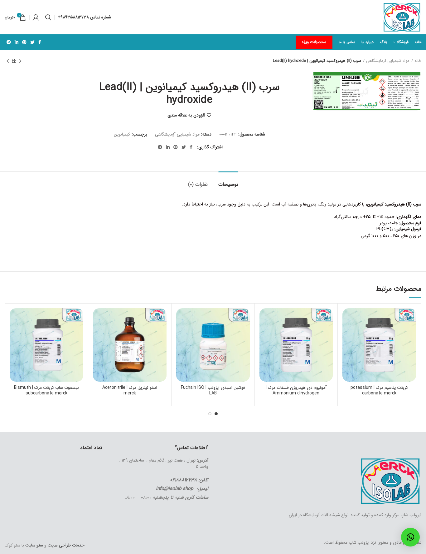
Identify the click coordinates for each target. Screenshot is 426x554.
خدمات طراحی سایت (65, 545)
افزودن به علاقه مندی (186, 115)
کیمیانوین (122, 134)
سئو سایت (34, 545)
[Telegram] (9, 42)
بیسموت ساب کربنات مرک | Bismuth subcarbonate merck (46, 390)
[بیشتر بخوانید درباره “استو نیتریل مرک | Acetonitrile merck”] (97, 332)
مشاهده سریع (347, 346)
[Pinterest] (24, 42)
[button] (410, 537)
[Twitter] (32, 42)
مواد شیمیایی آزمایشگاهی (387, 61)
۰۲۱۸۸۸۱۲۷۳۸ (183, 480)
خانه (417, 61)
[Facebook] (39, 42)
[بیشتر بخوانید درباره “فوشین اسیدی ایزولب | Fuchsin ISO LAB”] (181, 332)
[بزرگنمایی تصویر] (409, 99)
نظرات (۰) (198, 184)
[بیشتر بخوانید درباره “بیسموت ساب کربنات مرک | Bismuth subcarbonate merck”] (14, 332)
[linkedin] (16, 42)
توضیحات (228, 184)
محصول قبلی (20, 61)
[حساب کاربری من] (36, 17)
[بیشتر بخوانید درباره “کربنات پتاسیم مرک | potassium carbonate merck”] (347, 332)
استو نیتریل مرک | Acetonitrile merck (129, 390)
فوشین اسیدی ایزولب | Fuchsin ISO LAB (213, 390)
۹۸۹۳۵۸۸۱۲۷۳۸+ (74, 17)
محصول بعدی (8, 61)
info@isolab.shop (174, 488)
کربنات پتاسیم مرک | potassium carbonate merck (379, 390)
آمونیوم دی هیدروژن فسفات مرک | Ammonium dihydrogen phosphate (296, 393)
